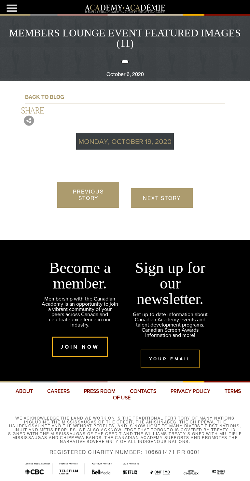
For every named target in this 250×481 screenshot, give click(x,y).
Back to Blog (44, 97)
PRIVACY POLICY (190, 391)
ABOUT (24, 391)
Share (32, 109)
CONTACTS (143, 391)
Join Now (80, 347)
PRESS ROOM (100, 391)
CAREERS (58, 391)
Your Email (170, 359)
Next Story (162, 198)
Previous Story (88, 194)
